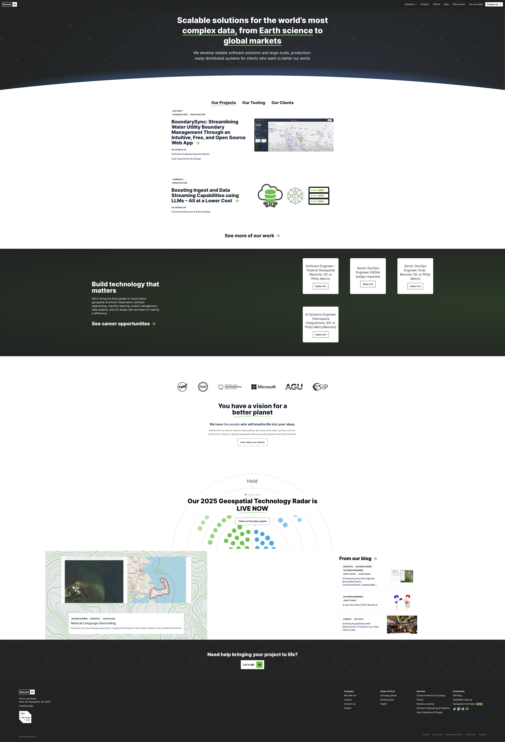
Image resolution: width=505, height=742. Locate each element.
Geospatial (95, 619)
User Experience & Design (186, 158)
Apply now (320, 286)
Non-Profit (178, 111)
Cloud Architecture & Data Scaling (190, 211)
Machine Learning (80, 619)
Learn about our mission (252, 442)
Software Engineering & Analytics (190, 154)
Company (347, 619)
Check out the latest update (253, 521)
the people (232, 424)
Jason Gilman (109, 619)
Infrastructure (198, 114)
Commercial (178, 179)
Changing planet (180, 114)
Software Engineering (353, 570)
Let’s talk (248, 664)
